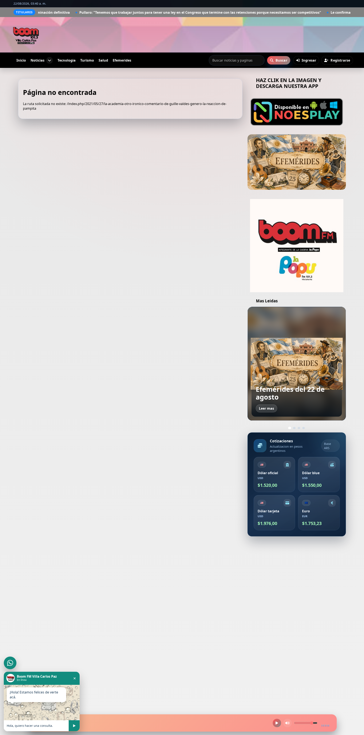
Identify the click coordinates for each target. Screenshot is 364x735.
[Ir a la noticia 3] (299, 428)
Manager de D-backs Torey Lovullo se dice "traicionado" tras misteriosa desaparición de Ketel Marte (296, 381)
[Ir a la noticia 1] (289, 428)
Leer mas (266, 408)
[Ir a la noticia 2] (294, 428)
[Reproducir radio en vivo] (277, 723)
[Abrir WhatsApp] (10, 663)
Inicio (21, 60)
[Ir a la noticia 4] (303, 428)
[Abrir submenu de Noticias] (49, 60)
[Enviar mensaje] (74, 725)
